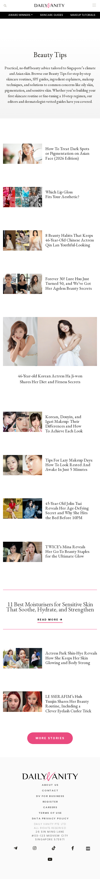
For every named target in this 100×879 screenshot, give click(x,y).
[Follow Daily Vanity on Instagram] (34, 848)
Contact (50, 790)
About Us (50, 785)
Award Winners (19, 15)
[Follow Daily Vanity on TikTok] (53, 848)
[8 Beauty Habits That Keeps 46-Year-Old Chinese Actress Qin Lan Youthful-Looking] (22, 240)
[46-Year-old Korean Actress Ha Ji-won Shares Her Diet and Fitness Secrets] (50, 340)
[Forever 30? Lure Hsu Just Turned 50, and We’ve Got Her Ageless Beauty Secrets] (22, 283)
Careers (50, 807)
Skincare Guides (51, 15)
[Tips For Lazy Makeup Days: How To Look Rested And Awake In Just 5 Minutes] (22, 464)
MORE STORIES (50, 738)
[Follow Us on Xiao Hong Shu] (88, 848)
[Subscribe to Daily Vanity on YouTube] (50, 859)
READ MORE (48, 619)
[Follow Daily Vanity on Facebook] (72, 848)
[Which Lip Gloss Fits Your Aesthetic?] (22, 196)
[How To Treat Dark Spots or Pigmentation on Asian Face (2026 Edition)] (22, 153)
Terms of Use (50, 813)
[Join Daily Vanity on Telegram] (15, 848)
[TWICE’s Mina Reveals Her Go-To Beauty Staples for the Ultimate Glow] (22, 551)
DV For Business (50, 796)
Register (50, 801)
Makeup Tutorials (82, 15)
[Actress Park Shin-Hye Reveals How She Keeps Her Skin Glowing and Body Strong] (22, 657)
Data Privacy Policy (50, 818)
